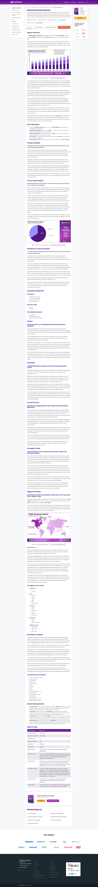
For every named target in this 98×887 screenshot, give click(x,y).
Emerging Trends (15, 26)
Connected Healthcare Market (35, 816)
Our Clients (52, 865)
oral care (42, 355)
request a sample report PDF (58, 78)
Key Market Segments (16, 17)
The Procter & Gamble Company (36, 677)
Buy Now (41, 800)
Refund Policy (36, 873)
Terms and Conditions (38, 877)
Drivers (13, 19)
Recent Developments (16, 32)
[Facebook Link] (19, 870)
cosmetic (68, 472)
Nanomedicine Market (33, 823)
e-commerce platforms (45, 267)
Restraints (14, 21)
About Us (51, 862)
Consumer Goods (34, 7)
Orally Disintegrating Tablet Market (59, 816)
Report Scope (14, 34)
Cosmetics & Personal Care (45, 7)
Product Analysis (15, 10)
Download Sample (53, 800)
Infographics (52, 869)
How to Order (36, 865)
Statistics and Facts (54, 872)
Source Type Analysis (16, 12)
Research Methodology (54, 874)
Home (28, 7)
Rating (82, 13)
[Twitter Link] (21, 870)
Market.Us (22, 885)
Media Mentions (53, 867)
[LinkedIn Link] (24, 870)
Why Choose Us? (53, 876)
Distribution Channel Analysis (16, 15)
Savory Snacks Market (56, 820)
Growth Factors (15, 23)
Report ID (81, 7)
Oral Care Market (32, 813)
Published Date (83, 10)
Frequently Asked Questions (39, 875)
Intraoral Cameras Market (34, 820)
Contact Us (36, 862)
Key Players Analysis (16, 30)
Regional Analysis (15, 28)
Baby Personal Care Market (57, 813)
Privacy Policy (36, 870)
